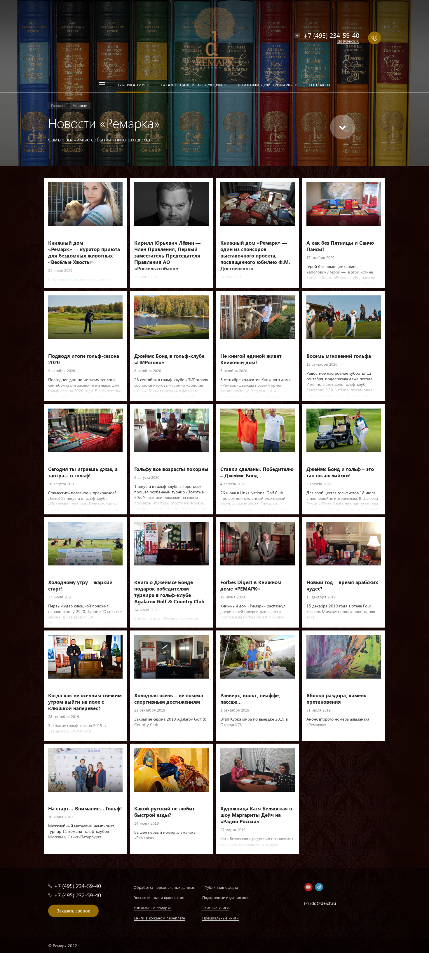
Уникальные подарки (153, 907)
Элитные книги (215, 907)
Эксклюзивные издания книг (159, 897)
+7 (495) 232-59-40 (77, 895)
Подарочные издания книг (226, 897)
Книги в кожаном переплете (159, 917)
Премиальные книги (220, 917)
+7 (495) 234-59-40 (331, 35)
